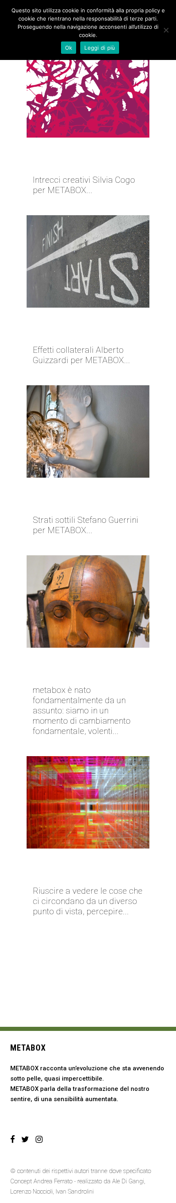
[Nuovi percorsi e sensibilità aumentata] (88, 601)
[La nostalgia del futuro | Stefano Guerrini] (88, 431)
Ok (68, 47)
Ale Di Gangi (128, 1181)
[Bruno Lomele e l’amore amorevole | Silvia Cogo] (88, 91)
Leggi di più (99, 47)
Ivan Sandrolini (75, 1191)
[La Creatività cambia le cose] (88, 802)
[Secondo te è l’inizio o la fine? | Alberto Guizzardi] (88, 261)
